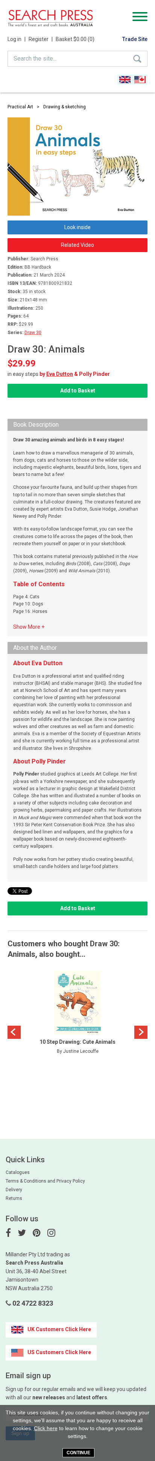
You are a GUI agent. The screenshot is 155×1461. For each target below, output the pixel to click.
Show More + (28, 627)
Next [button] (140, 1032)
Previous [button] (14, 1032)
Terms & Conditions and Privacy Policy (45, 1181)
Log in (17, 39)
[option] (77, 1014)
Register (41, 39)
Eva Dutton (59, 374)
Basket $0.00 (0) (75, 39)
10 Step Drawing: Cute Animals (77, 1042)
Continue (78, 1452)
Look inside (77, 227)
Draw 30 (32, 332)
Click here (46, 1428)
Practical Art (20, 106)
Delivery (14, 1189)
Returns (14, 1198)
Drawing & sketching (64, 106)
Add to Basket (77, 391)
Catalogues (18, 1172)
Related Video (77, 245)
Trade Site (134, 39)
